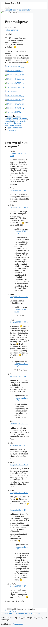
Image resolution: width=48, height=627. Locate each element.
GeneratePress (10, 611)
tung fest (18, 125)
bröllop (18, 117)
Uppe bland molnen (14, 128)
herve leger (9, 123)
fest (14, 121)
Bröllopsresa (11, 130)
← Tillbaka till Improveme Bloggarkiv (16, 10)
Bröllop (10, 117)
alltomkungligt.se (33, 613)
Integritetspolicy (17, 620)
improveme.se (6, 613)
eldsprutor (8, 121)
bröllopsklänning (11, 119)
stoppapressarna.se (19, 613)
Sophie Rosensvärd (12, 3)
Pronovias (18, 123)
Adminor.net (18, 624)
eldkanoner (23, 119)
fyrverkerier (21, 121)
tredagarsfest (9, 125)
